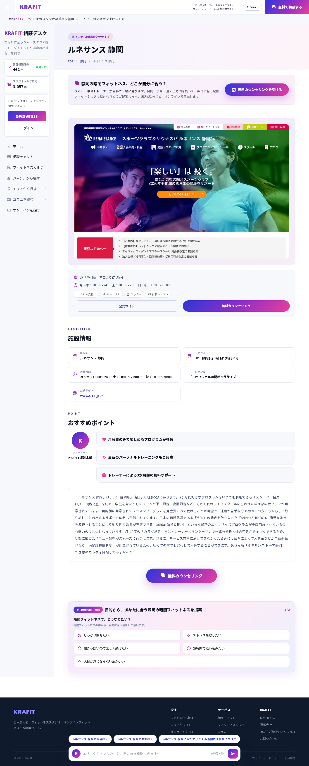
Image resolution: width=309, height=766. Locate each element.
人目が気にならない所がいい (101, 661)
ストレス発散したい (203, 635)
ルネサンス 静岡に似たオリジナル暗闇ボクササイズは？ (199, 739)
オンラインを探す (27, 210)
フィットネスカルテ (25, 167)
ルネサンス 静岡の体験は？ (135, 739)
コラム (222, 732)
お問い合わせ (269, 738)
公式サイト (127, 306)
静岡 (83, 61)
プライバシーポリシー (265, 758)
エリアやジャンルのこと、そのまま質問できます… (121, 753)
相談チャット (20, 156)
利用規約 (290, 758)
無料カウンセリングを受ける (257, 89)
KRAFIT (30, 7)
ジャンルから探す (182, 718)
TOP (71, 61)
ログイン (252, 7)
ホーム (15, 145)
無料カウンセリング (236, 306)
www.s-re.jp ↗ (91, 395)
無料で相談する (287, 7)
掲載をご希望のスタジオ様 (277, 732)
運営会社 (266, 725)
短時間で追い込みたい (205, 648)
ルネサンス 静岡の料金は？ (90, 739)
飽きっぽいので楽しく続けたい (102, 648)
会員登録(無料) (27, 116)
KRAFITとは (267, 718)
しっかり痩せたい (93, 635)
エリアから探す (181, 725)
